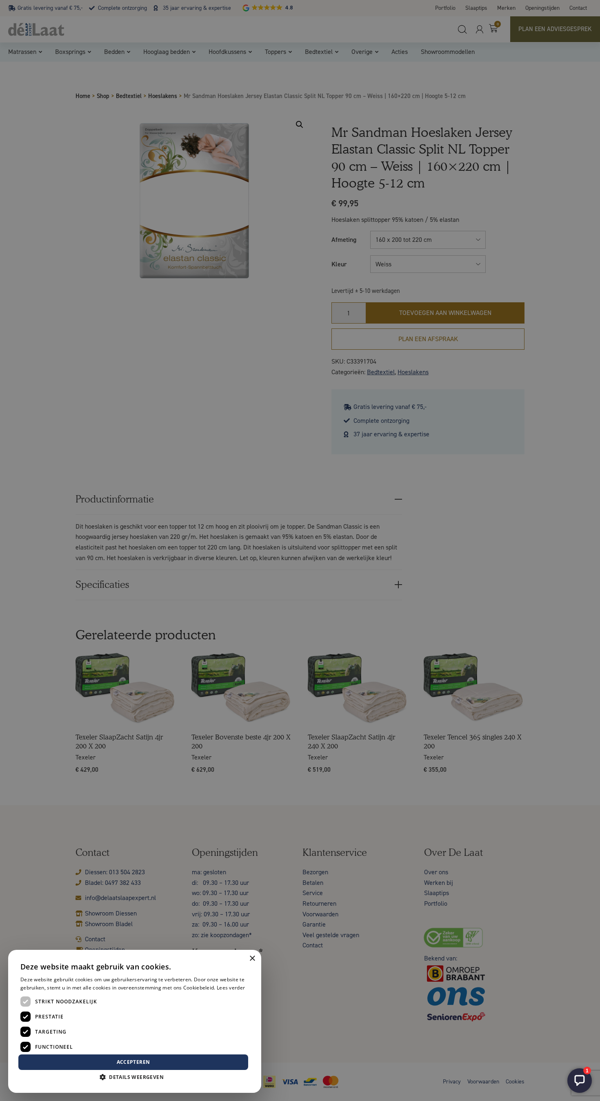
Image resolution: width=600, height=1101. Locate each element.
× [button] (252, 959)
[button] (134, 1077)
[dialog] (300, 550)
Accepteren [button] (133, 1062)
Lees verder (231, 987)
